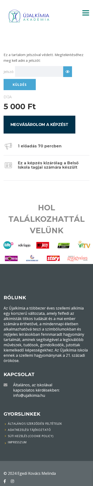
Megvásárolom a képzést (39, 124)
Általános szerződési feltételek (35, 424)
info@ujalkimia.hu (29, 395)
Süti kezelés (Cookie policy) (30, 436)
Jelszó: (9, 71)
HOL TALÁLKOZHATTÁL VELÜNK (46, 219)
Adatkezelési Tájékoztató (29, 430)
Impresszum (17, 442)
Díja (8, 97)
